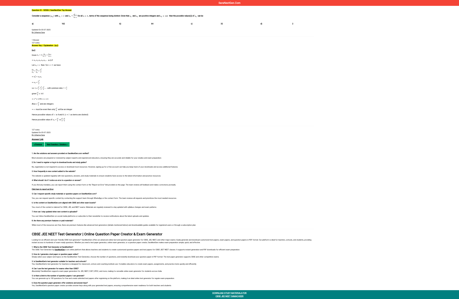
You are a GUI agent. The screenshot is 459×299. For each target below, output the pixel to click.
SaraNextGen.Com (229, 2)
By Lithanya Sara (38, 32)
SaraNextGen (60, 250)
